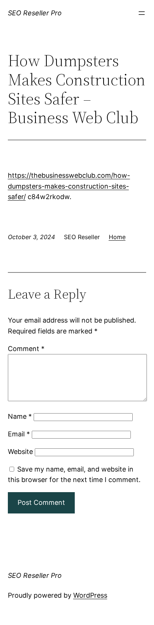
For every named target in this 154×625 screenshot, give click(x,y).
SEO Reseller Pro (35, 13)
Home (117, 237)
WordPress (90, 595)
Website (20, 451)
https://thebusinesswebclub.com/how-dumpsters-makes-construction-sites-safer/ (69, 186)
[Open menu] (141, 13)
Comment (26, 349)
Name (20, 416)
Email (19, 434)
